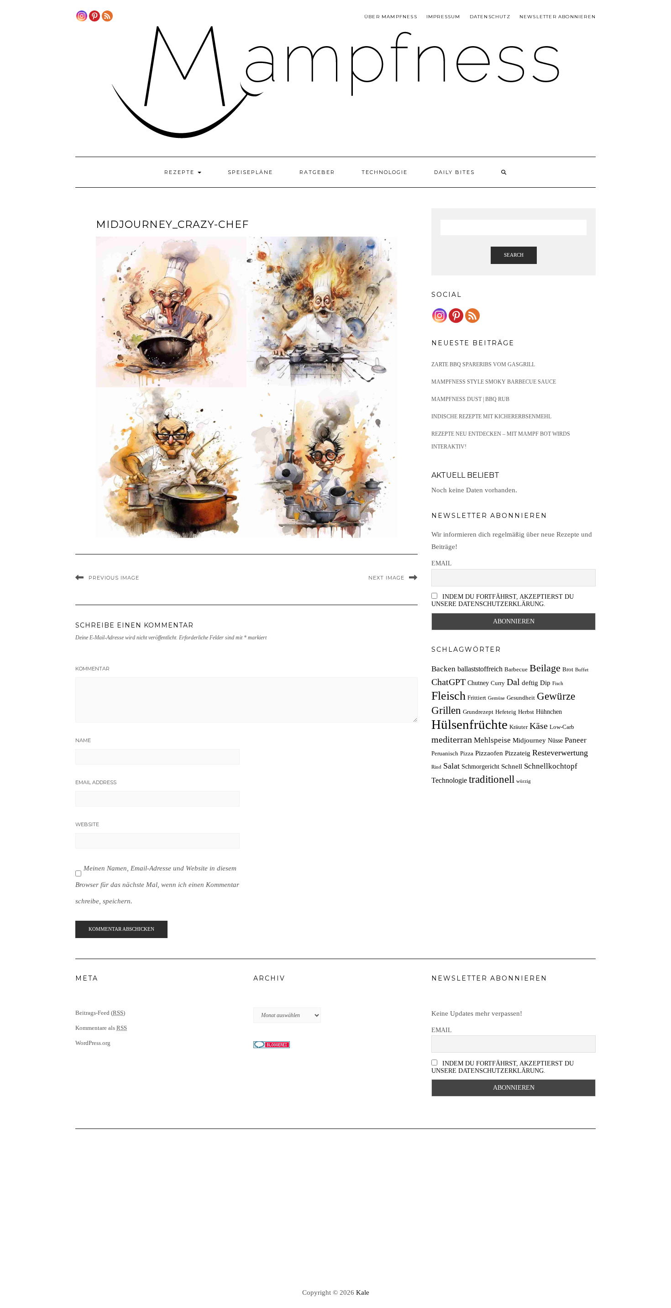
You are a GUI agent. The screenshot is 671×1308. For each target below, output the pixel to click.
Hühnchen (549, 711)
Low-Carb (562, 727)
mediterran (451, 739)
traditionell (491, 779)
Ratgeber (317, 172)
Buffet (581, 669)
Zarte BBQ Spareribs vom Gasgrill (483, 364)
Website (87, 824)
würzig (523, 781)
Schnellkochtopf (550, 766)
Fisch (557, 683)
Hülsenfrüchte (469, 724)
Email (441, 563)
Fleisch (448, 695)
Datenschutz (490, 17)
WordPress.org (92, 1042)
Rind (436, 767)
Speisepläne (250, 172)
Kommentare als (101, 1027)
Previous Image (114, 578)
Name (83, 740)
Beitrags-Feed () (100, 1012)
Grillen (446, 710)
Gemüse (496, 698)
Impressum (443, 17)
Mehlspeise (492, 740)
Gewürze (556, 696)
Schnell (511, 766)
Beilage (545, 668)
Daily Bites (454, 172)
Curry (498, 683)
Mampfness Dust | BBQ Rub (470, 399)
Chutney (478, 682)
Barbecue (516, 669)
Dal (513, 682)
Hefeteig (505, 712)
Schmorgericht (480, 766)
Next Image (386, 578)
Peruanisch (444, 753)
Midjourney (529, 740)
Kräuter (518, 727)
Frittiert (476, 698)
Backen (443, 669)
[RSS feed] (107, 16)
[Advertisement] (335, 1209)
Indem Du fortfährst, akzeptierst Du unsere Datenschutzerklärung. (502, 600)
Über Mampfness (390, 17)
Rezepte (180, 172)
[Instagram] (81, 16)
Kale (362, 1292)
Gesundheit (521, 698)
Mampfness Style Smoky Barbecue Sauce (493, 382)
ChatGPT (448, 682)
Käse (538, 726)
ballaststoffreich (480, 669)
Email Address (95, 782)
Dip (545, 682)
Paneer (576, 740)
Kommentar (92, 668)
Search (514, 255)
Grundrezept (478, 712)
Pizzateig (517, 753)
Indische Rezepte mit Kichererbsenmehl (491, 416)
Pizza (466, 753)
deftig (530, 682)
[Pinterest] (94, 16)
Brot (567, 669)
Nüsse (555, 740)
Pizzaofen (489, 753)
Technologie (385, 172)
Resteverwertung (560, 752)
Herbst (526, 712)
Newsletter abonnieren (557, 17)
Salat (451, 765)
